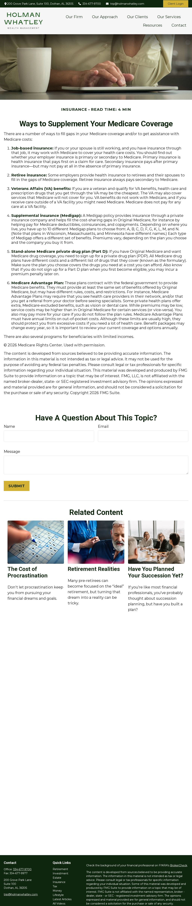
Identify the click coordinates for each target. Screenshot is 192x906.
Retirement (60, 869)
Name (9, 426)
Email (103, 426)
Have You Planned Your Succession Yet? (155, 572)
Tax (55, 886)
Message (12, 451)
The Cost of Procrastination (28, 572)
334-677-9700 (91, 3)
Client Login (176, 3)
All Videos (59, 903)
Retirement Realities (94, 569)
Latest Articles (62, 899)
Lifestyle (58, 895)
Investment (60, 873)
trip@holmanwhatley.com (127, 3)
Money (57, 890)
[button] (74, 16)
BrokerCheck (178, 865)
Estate (57, 877)
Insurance (59, 882)
